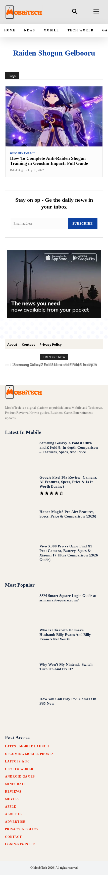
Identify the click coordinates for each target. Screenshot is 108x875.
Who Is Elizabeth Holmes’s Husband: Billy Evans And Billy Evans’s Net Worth (65, 634)
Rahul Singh (17, 170)
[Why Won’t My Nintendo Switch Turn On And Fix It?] (19, 676)
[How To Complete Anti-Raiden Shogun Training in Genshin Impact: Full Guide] (54, 116)
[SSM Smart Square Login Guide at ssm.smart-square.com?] (19, 607)
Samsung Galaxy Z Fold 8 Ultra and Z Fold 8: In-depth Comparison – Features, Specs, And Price (68, 447)
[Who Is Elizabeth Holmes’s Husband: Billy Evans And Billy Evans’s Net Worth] (19, 641)
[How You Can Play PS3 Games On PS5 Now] (19, 710)
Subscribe (82, 223)
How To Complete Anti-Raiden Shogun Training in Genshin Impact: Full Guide (49, 161)
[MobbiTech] (24, 12)
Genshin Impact (22, 153)
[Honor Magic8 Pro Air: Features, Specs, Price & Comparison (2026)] (19, 523)
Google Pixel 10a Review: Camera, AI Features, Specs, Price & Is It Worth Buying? (68, 481)
